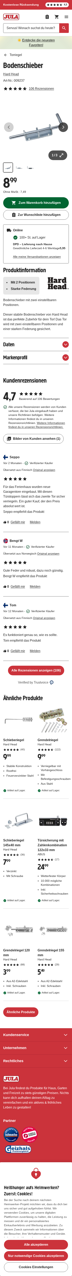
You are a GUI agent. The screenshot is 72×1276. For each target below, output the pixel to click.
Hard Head (11, 74)
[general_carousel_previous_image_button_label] (9, 127)
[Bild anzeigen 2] (19, 167)
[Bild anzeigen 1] (8, 167)
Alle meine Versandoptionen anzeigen (37, 256)
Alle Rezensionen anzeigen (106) (36, 670)
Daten (8, 344)
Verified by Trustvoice (33, 682)
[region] (36, 1219)
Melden (35, 522)
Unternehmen (14, 1048)
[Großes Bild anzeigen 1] (36, 127)
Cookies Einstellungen (36, 1267)
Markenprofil (15, 357)
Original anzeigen (44, 469)
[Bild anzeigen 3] (30, 167)
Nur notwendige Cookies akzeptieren (36, 1256)
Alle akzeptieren (36, 1244)
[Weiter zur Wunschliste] (47, 17)
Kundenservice (16, 1035)
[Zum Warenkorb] (57, 17)
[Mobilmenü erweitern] (66, 17)
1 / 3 (54, 155)
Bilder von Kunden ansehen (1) (36, 438)
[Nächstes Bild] (63, 127)
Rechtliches (13, 1061)
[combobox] (36, 28)
